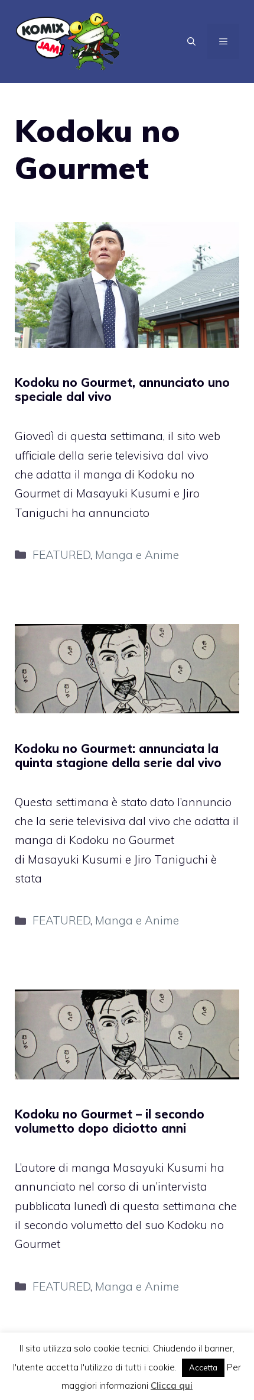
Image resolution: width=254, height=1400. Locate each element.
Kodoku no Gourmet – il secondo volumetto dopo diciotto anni (109, 1121)
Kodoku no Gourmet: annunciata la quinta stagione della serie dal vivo (118, 755)
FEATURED (61, 555)
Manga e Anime (137, 555)
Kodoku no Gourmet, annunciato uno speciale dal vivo (122, 389)
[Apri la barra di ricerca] (191, 41)
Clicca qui (172, 1385)
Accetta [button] (203, 1367)
